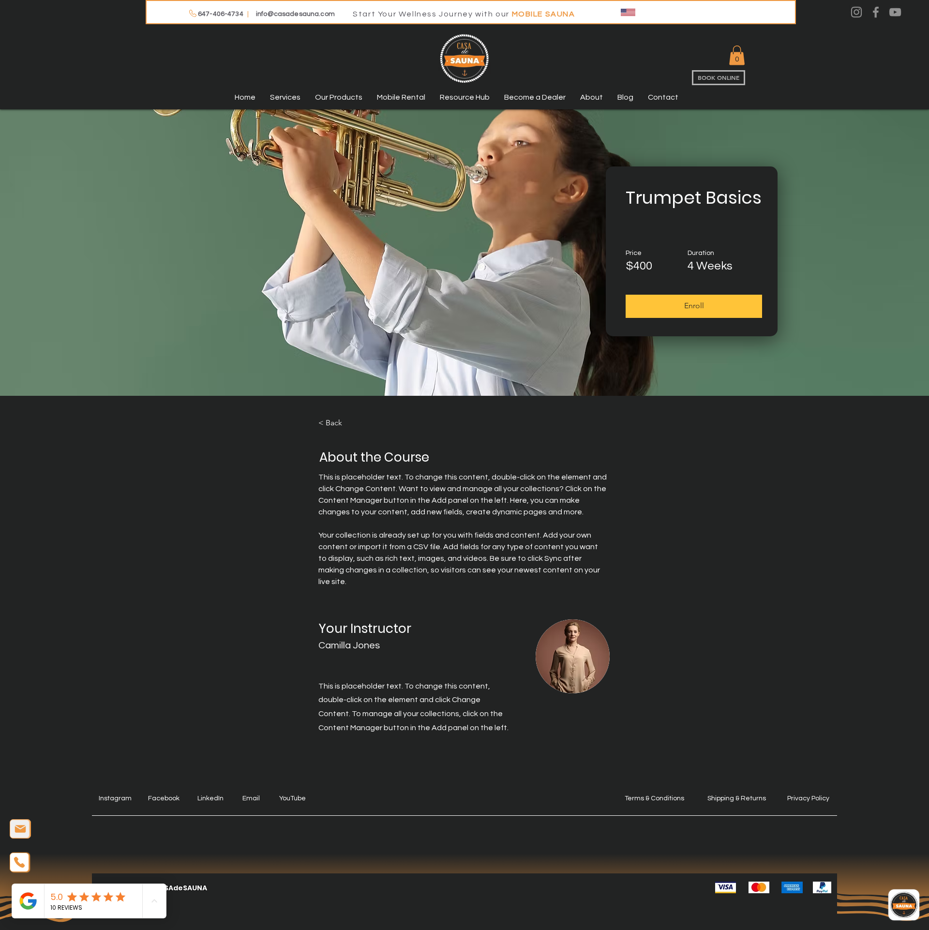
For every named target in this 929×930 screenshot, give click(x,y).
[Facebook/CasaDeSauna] (876, 12)
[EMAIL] (20, 829)
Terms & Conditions (654, 798)
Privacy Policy (808, 798)
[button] (737, 55)
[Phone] (19, 862)
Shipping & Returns (736, 798)
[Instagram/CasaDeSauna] (856, 12)
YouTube (292, 798)
